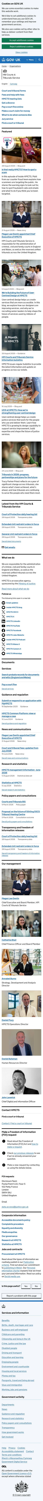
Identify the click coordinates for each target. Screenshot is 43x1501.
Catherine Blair (9, 940)
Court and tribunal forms (14, 90)
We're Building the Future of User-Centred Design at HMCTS (18, 294)
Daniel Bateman (9, 1059)
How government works (13, 1432)
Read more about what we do (15, 588)
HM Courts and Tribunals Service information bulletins (17, 358)
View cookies (21, 52)
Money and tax (8, 1375)
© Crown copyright (22, 1495)
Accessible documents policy (16, 1220)
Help (4, 1448)
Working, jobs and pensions (14, 1389)
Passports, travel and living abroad (18, 1380)
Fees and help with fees (13, 94)
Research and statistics (13, 1418)
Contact (30, 1451)
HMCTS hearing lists (12, 98)
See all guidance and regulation (14, 723)
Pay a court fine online (12, 107)
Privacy (11, 1448)
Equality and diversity (12, 1228)
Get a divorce (8, 102)
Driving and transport (12, 1352)
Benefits (6, 1320)
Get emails (10, 547)
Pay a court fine (9, 684)
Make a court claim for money (16, 111)
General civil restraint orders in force (19, 534)
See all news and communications (15, 758)
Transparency (8, 1427)
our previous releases (24, 1153)
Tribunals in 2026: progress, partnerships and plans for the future (19, 476)
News (4, 1409)
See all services (8, 689)
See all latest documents (11, 541)
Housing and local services (14, 1371)
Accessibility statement (13, 1451)
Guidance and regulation (13, 1414)
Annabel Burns (9, 978)
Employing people (10, 1362)
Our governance (9, 1236)
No (38, 1286)
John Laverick (8, 1097)
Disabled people (9, 1348)
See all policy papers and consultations (17, 821)
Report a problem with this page (22, 1295)
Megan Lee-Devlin (10, 898)
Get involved (7, 1437)
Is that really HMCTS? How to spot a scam (19, 171)
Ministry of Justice (26, 583)
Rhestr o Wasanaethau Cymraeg (17, 1458)
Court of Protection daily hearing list (19, 514)
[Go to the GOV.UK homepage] (11, 60)
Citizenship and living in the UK (16, 1339)
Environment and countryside (15, 1366)
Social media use (12, 1276)
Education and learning (12, 1357)
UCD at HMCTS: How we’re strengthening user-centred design (19, 411)
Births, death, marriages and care (17, 1325)
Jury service (7, 119)
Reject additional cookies (21, 46)
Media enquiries (9, 1232)
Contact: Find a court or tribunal (17, 1123)
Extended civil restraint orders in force (20, 524)
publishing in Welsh (13, 1267)
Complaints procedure (13, 1224)
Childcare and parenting (13, 1334)
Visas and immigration (12, 1385)
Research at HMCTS (11, 1240)
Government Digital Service (14, 1461)
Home (4, 66)
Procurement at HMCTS (13, 1254)
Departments (8, 1404)
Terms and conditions (12, 1454)
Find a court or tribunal (13, 123)
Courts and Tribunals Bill (14, 801)
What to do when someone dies (17, 115)
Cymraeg (13, 84)
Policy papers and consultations (17, 1423)
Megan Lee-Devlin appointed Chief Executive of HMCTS (18, 235)
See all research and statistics (13, 790)
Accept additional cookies (21, 40)
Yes (27, 1286)
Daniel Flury (8, 1020)
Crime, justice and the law (14, 1343)
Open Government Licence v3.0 (16, 1473)
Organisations (15, 66)
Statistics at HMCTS (12, 782)
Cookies (21, 1448)
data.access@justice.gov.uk (15, 1206)
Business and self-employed (15, 1329)
